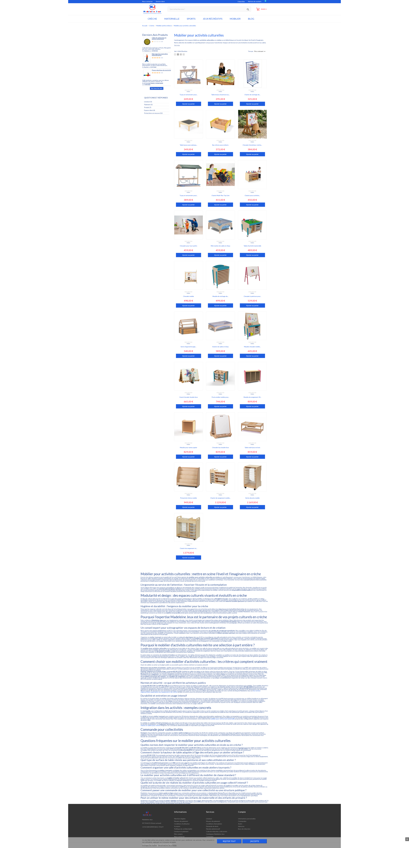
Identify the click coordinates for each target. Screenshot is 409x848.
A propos (177, 826)
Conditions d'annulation (214, 824)
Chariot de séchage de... (252, 95)
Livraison (209, 819)
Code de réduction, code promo (216, 831)
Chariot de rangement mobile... (220, 498)
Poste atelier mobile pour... (220, 397)
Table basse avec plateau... (188, 145)
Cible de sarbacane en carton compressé (159, 38)
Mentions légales (180, 819)
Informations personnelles (247, 819)
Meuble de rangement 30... (252, 397)
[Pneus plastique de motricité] (147, 74)
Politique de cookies (149, 845)
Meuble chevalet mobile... (252, 347)
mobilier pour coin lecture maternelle (222, 719)
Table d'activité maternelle (252, 246)
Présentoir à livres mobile (188, 498)
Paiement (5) (148, 104)
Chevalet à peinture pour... (252, 296)
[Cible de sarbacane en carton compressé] (147, 42)
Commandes (242, 821)
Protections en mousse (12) (153, 113)
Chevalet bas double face (220, 447)
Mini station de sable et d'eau (220, 246)
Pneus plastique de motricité (161, 70)
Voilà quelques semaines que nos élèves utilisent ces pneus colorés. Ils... (155, 80)
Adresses (241, 826)
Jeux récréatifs (212, 18)
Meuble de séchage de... (220, 296)
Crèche (152, 18)
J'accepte (254, 841)
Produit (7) (147, 107)
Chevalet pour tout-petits (188, 246)
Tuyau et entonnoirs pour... (188, 95)
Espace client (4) (149, 110)
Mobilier (235, 18)
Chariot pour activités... (252, 195)
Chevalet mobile (188, 296)
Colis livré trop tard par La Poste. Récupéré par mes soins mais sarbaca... (156, 48)
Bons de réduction (244, 829)
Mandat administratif (213, 829)
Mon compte (178, 834)
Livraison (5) (148, 102)
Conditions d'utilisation (182, 824)
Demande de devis (212, 826)
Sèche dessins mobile (252, 498)
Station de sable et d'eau (220, 347)
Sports (191, 18)
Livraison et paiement (181, 831)
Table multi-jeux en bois (252, 447)
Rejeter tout (229, 841)
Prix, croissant (260, 51)
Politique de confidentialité (183, 829)
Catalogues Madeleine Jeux (215, 834)
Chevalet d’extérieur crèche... (252, 145)
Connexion (209, 836)
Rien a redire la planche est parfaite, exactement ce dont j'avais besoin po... (155, 64)
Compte (242, 812)
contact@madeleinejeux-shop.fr (152, 827)
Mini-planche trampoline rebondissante (160, 54)
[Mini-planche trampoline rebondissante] (147, 58)
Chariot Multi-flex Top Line (220, 195)
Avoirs (240, 824)
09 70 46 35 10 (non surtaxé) (151, 823)
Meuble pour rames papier (188, 447)
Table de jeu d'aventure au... (220, 95)
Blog (251, 18)
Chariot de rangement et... (188, 548)
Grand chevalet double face (188, 397)
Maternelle (171, 18)
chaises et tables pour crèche (150, 725)
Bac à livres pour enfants (220, 145)
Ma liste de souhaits (254, 1)
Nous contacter (147, 1)
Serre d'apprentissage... (188, 347)
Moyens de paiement (181, 821)
